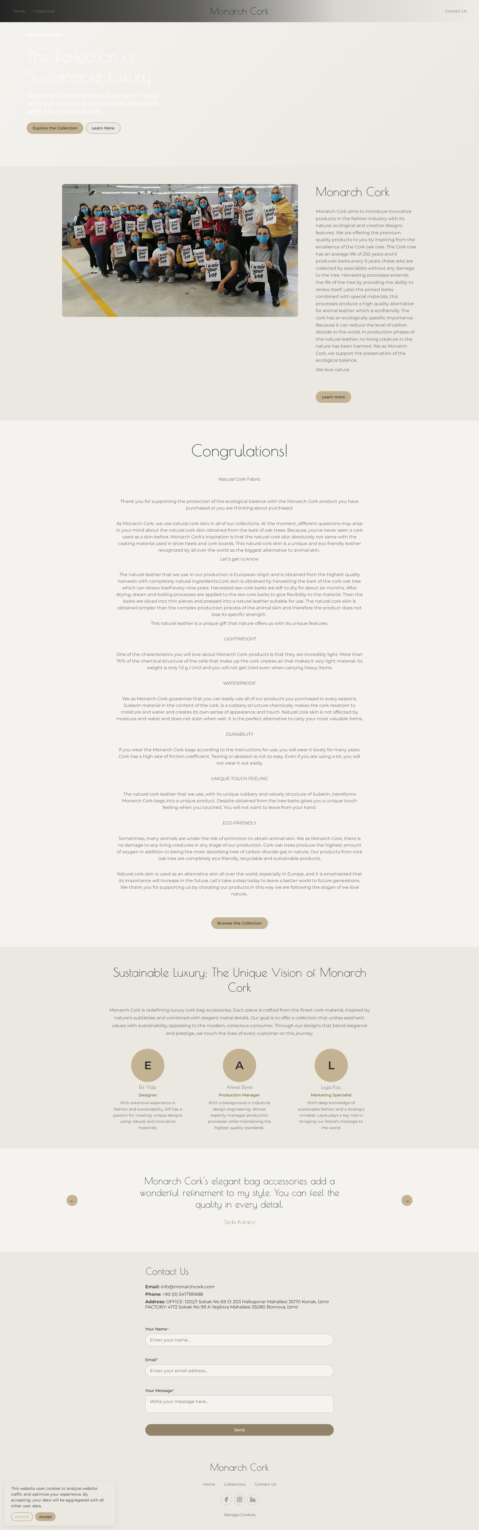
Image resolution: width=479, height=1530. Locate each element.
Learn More (103, 128)
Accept (45, 1516)
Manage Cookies (240, 1514)
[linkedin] (252, 1499)
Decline (22, 1516)
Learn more (333, 396)
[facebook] (226, 1499)
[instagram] (239, 1499)
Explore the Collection (55, 128)
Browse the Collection (239, 923)
